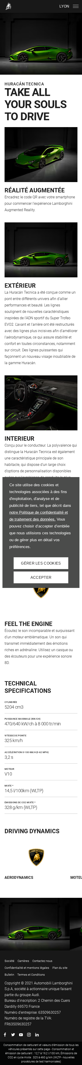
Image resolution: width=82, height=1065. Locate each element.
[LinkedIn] (37, 1034)
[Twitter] (13, 1034)
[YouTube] (21, 1034)
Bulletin (9, 974)
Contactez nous (42, 961)
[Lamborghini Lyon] (9, 6)
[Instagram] (29, 1034)
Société (9, 961)
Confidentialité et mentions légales (27, 967)
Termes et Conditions (31, 974)
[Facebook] (5, 1034)
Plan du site (59, 967)
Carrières (23, 961)
